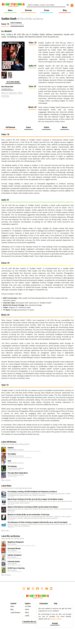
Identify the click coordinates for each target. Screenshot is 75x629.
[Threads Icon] (33, 588)
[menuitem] (48, 4)
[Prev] (3, 56)
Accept (55, 623)
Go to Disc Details (13, 82)
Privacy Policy (55, 619)
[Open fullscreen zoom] (22, 44)
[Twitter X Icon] (42, 588)
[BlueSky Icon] (28, 588)
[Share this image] (18, 44)
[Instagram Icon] (23, 588)
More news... (5, 530)
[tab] (10, 128)
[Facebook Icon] (37, 588)
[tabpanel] (37, 285)
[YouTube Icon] (46, 588)
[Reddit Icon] (51, 588)
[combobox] (46, 4)
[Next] (22, 56)
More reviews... (6, 480)
